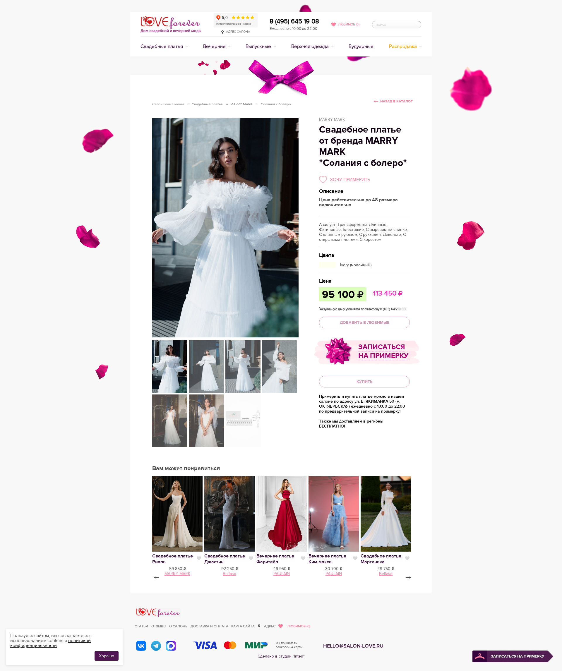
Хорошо (106, 655)
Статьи (141, 626)
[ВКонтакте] (141, 646)
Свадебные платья (162, 46)
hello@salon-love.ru (353, 646)
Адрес (269, 626)
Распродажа (403, 46)
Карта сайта (243, 626)
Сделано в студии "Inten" (281, 656)
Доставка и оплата (209, 626)
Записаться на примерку (383, 351)
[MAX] (171, 646)
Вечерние (215, 46)
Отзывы (158, 626)
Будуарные (361, 46)
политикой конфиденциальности (50, 643)
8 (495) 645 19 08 (294, 21)
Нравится (199, 558)
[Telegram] (156, 646)
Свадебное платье (381, 559)
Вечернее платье (275, 559)
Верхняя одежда (310, 46)
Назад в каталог (396, 101)
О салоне (178, 626)
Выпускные (259, 46)
